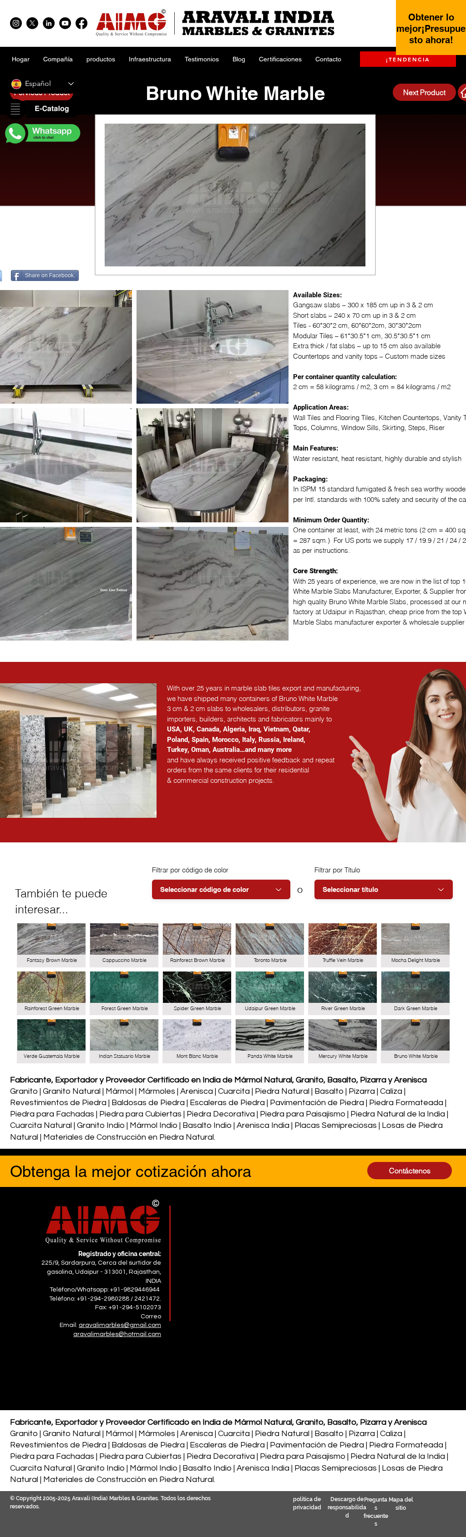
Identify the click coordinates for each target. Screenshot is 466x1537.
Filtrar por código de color (190, 869)
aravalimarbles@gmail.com (120, 1325)
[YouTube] (65, 23)
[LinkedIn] (49, 23)
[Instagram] (16, 23)
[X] (32, 23)
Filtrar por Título (337, 869)
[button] (41, 109)
